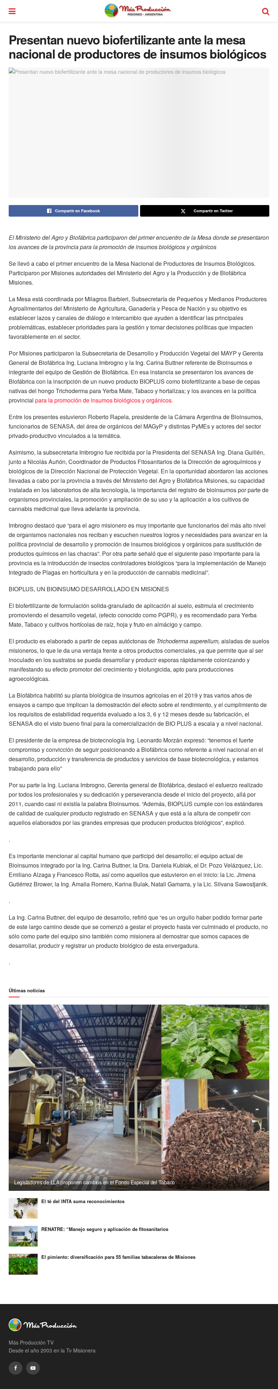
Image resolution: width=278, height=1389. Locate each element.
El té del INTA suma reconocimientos (83, 1201)
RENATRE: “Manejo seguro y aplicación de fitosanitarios (104, 1229)
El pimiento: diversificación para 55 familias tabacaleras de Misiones (118, 1256)
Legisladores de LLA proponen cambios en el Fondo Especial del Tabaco (94, 1182)
